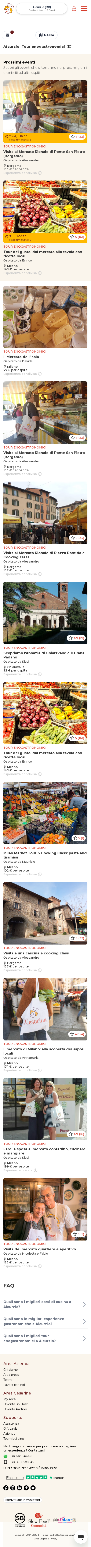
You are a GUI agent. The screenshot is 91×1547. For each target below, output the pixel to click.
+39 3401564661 (20, 1456)
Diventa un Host (15, 1404)
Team (7, 1380)
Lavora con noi (14, 1385)
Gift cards (10, 1428)
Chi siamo (10, 1370)
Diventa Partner (15, 1409)
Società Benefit (68, 1535)
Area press (11, 1375)
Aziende (9, 1434)
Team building (13, 1439)
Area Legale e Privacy (45, 1538)
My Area (9, 1399)
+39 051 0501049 (21, 1462)
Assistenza (11, 1423)
